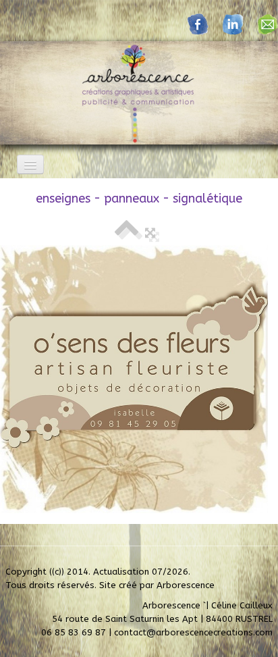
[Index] (126, 233)
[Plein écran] (150, 233)
